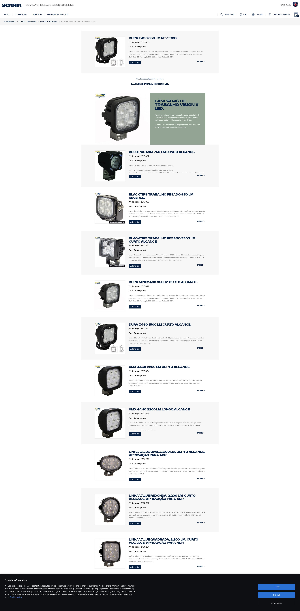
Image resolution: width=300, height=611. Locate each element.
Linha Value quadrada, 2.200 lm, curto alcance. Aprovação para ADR (163, 541)
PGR (244, 15)
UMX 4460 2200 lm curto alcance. (159, 367)
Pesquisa (229, 15)
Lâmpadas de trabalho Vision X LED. (177, 105)
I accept (276, 587)
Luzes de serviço (48, 22)
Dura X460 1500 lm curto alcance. (160, 324)
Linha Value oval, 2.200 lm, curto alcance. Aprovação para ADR (167, 453)
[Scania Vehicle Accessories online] (11, 5)
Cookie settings (276, 603)
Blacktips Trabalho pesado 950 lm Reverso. (161, 196)
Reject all (276, 595)
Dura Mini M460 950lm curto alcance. (163, 282)
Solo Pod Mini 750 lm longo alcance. (162, 152)
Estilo (7, 15)
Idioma (259, 15)
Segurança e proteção (58, 15)
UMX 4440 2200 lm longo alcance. (159, 409)
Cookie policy (16, 597)
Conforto (37, 15)
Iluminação (20, 15)
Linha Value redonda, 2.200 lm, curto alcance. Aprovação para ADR (162, 497)
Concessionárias (281, 15)
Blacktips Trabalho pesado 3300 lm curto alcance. (162, 240)
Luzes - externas (27, 22)
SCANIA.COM (286, 5)
